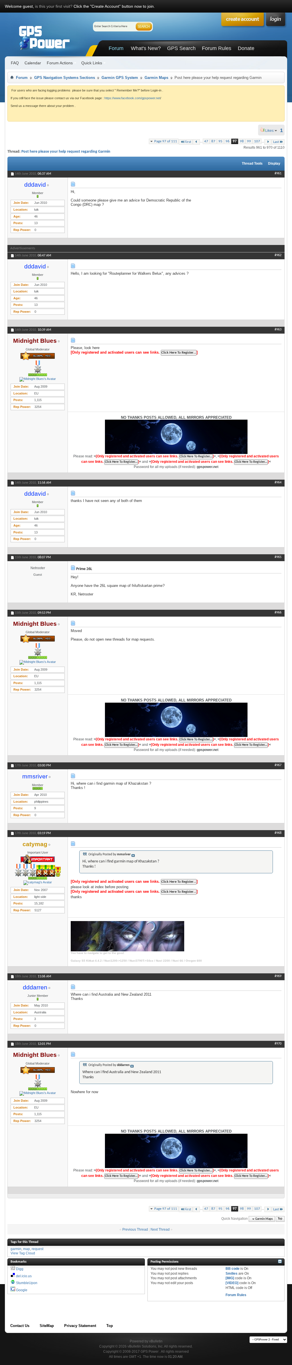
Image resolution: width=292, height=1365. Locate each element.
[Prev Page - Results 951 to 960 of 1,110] (196, 142)
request (37, 1249)
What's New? (146, 48)
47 (206, 141)
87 (213, 141)
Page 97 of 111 (165, 141)
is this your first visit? (53, 6)
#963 (278, 329)
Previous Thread (135, 1229)
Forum (116, 48)
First (187, 142)
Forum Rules (216, 48)
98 (242, 141)
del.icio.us (24, 1276)
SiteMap (47, 1326)
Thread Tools (252, 164)
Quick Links (91, 63)
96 (228, 141)
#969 (278, 976)
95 (220, 141)
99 (249, 141)
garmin (16, 1249)
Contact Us (19, 1326)
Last (276, 142)
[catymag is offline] (38, 882)
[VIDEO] (232, 1283)
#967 (278, 765)
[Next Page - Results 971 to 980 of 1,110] (267, 142)
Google (21, 1290)
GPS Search (181, 48)
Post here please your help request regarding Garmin (65, 152)
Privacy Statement (80, 1326)
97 (235, 141)
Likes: (271, 131)
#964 (278, 482)
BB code (233, 1269)
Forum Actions (60, 63)
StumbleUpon (26, 1283)
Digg (19, 1269)
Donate (246, 48)
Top (280, 1219)
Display (274, 164)
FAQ (15, 63)
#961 (278, 173)
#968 (278, 833)
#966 (278, 612)
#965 (278, 557)
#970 (278, 1043)
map (26, 1249)
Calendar (33, 63)
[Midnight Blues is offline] (38, 379)
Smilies (232, 1274)
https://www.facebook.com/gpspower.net (132, 98)
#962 (278, 255)
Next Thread (160, 1229)
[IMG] (230, 1278)
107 (257, 141)
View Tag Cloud (23, 1253)
